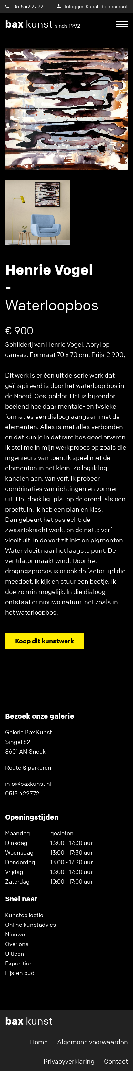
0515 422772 (22, 793)
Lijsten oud (20, 972)
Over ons (16, 943)
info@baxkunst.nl (28, 783)
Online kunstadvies (30, 924)
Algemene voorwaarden (92, 1042)
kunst (42, 24)
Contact (116, 1061)
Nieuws (15, 934)
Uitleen (14, 953)
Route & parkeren (28, 767)
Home (39, 1042)
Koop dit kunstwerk (44, 641)
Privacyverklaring (69, 1061)
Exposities (18, 963)
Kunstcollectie (24, 914)
